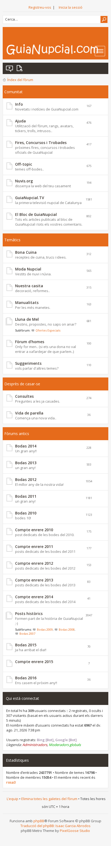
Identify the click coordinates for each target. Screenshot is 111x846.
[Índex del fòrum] (57, 49)
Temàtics (12, 239)
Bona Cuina (26, 252)
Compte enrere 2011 (34, 546)
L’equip (12, 798)
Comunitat (13, 91)
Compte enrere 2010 (34, 529)
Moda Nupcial (28, 269)
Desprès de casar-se (22, 383)
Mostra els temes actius (20, 68)
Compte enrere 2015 (34, 661)
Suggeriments (28, 363)
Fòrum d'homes (29, 341)
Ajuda (20, 120)
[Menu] (100, 51)
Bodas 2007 (27, 633)
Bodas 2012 (25, 479)
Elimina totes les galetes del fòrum (49, 798)
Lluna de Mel (27, 319)
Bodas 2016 (25, 677)
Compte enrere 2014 (34, 596)
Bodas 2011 (25, 496)
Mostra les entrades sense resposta (9, 68)
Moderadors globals (65, 744)
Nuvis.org (24, 180)
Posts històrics (29, 613)
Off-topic (23, 164)
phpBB (38, 820)
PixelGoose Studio (75, 830)
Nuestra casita (29, 285)
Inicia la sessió (70, 7)
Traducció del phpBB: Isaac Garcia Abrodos (55, 825)
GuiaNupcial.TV (29, 197)
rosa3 (11, 782)
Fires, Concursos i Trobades (41, 142)
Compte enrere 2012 (34, 563)
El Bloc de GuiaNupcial (36, 214)
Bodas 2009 (45, 629)
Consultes (24, 396)
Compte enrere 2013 (34, 580)
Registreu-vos (40, 7)
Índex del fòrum (20, 79)
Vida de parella (29, 413)
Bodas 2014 (25, 446)
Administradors (34, 744)
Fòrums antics (16, 433)
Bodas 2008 (67, 629)
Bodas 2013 (25, 462)
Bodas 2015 (25, 644)
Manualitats (27, 302)
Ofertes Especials (48, 330)
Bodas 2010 (25, 513)
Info (19, 104)
